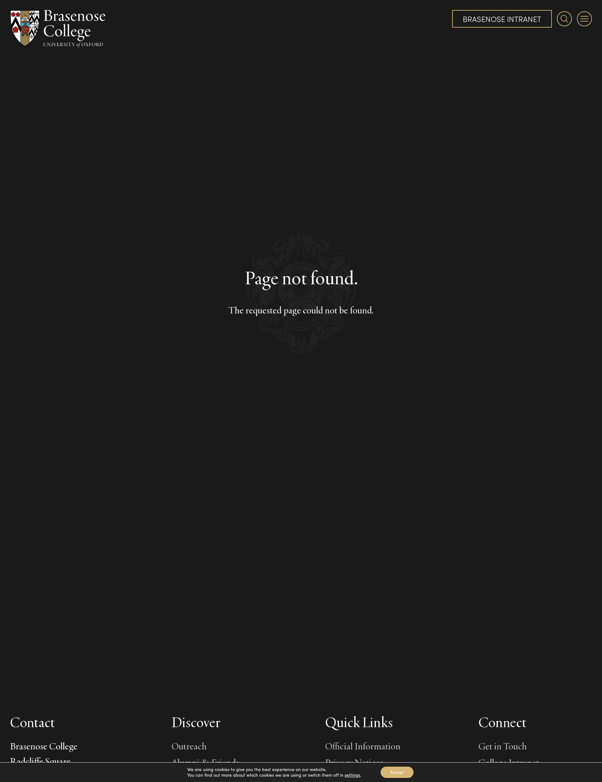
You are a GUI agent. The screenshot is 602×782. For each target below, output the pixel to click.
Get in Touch (502, 746)
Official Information (362, 746)
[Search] (564, 18)
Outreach (189, 746)
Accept (397, 772)
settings (352, 775)
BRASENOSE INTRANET (502, 18)
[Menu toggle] (584, 18)
